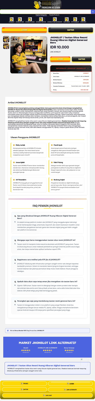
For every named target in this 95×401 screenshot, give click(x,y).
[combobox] (45, 12)
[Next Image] (45, 55)
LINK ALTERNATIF (72, 389)
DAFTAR (70, 30)
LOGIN (24, 30)
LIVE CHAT (49, 395)
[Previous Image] (11, 55)
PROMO (25, 384)
